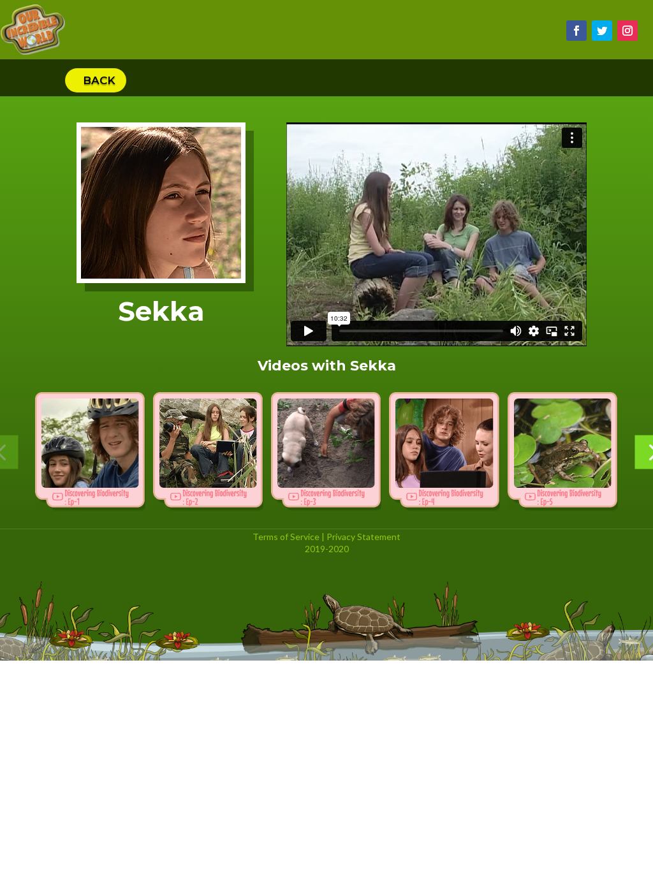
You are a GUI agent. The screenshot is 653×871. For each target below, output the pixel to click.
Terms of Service (286, 536)
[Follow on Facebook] (576, 30)
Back (99, 80)
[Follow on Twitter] (602, 30)
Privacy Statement (363, 536)
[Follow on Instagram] (627, 30)
